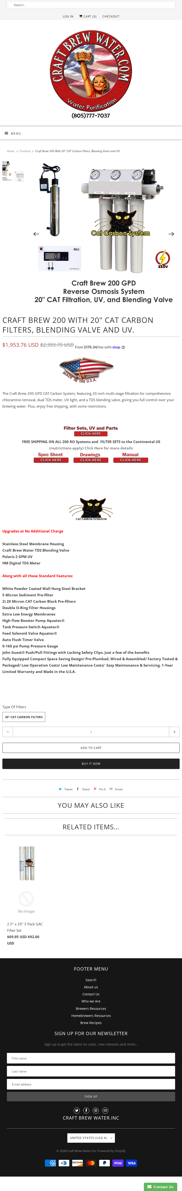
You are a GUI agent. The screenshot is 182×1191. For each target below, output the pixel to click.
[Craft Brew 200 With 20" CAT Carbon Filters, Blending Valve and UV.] (104, 234)
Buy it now (91, 764)
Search (91, 980)
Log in (68, 16)
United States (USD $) (89, 1138)
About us (91, 987)
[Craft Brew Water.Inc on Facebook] (86, 1110)
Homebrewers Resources (91, 1015)
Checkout (110, 16)
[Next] (171, 234)
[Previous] (36, 234)
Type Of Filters (14, 706)
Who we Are (91, 1001)
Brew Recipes (91, 1022)
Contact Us (91, 994)
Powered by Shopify (111, 1151)
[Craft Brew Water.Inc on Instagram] (96, 1110)
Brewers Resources (91, 1008)
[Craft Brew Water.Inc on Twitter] (77, 1110)
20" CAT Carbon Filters (24, 717)
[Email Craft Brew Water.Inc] (105, 1110)
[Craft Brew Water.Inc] (91, 74)
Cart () (89, 16)
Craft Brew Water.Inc (81, 1151)
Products (25, 151)
